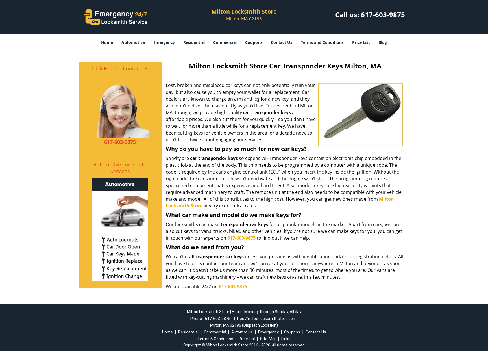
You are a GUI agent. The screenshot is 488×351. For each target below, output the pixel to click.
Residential (194, 42)
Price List (361, 42)
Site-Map (268, 339)
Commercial (225, 42)
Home (107, 42)
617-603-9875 (383, 14)
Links (286, 339)
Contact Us (281, 42)
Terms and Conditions (322, 42)
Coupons (253, 42)
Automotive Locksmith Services (120, 168)
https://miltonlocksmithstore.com (265, 318)
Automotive (133, 42)
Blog (382, 42)
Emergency (164, 42)
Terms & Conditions (215, 339)
